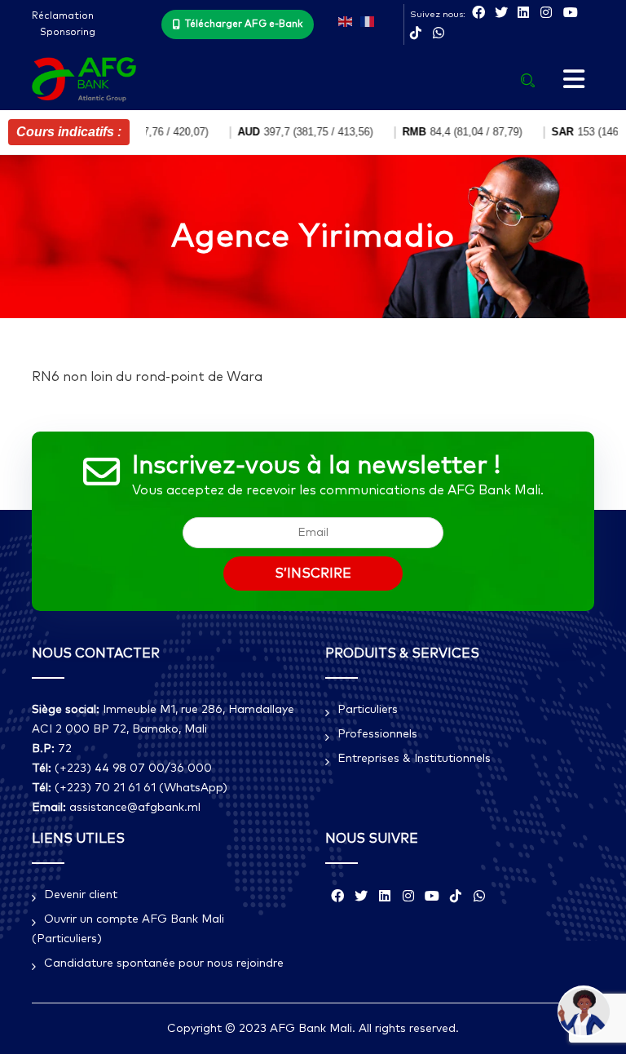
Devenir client (80, 895)
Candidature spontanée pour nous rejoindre (164, 963)
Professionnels (377, 734)
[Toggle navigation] (573, 80)
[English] (345, 20)
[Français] (367, 20)
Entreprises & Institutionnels (414, 758)
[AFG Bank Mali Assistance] (584, 1011)
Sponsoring (67, 33)
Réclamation (63, 16)
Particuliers (367, 709)
